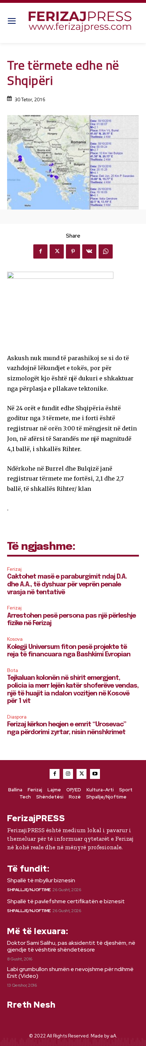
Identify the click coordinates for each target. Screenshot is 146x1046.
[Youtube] (95, 774)
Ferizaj (14, 569)
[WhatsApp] (106, 251)
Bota (12, 670)
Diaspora (17, 717)
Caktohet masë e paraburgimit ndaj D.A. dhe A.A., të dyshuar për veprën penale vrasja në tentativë (67, 584)
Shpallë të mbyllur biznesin (41, 880)
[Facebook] (40, 251)
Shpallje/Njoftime (29, 890)
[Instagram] (68, 774)
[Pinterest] (73, 251)
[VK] (89, 251)
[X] (57, 251)
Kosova (15, 639)
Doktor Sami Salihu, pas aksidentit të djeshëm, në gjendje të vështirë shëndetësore (71, 946)
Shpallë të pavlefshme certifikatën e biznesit (66, 901)
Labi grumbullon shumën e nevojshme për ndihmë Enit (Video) (70, 972)
